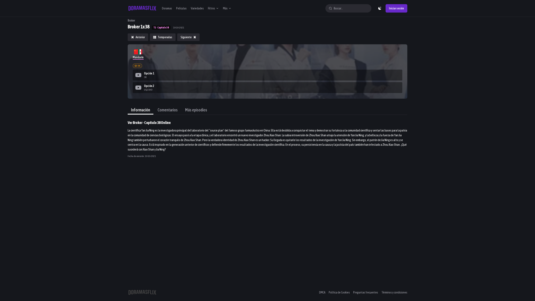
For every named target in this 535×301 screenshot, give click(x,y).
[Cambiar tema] (379, 8)
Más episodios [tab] (196, 109)
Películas (181, 8)
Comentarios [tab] (168, 109)
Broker (131, 20)
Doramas (167, 8)
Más (225, 8)
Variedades (197, 8)
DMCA (322, 292)
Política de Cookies (339, 292)
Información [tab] (140, 109)
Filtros (211, 8)
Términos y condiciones (394, 292)
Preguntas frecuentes (365, 292)
